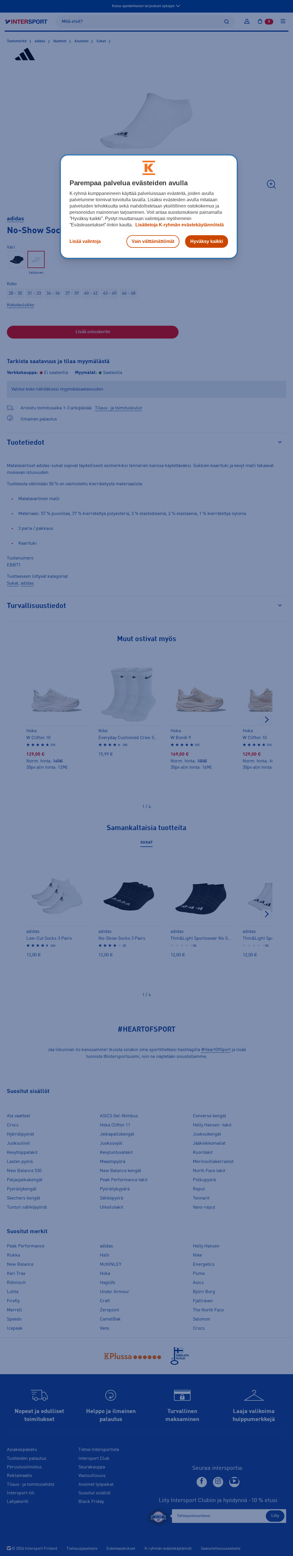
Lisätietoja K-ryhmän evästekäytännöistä (179, 224)
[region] (149, 207)
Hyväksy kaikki (206, 241)
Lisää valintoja (85, 241)
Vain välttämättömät (153, 241)
